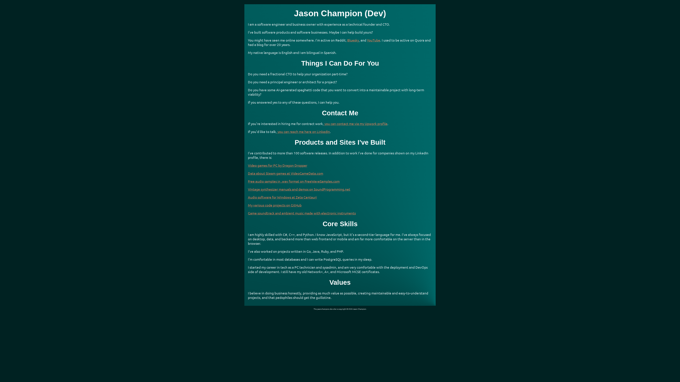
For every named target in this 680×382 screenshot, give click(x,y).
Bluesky (353, 40)
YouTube (373, 40)
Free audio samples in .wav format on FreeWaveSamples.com (294, 181)
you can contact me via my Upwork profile (355, 123)
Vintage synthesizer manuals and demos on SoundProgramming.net (299, 189)
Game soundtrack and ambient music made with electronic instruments (302, 213)
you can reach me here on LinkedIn (303, 131)
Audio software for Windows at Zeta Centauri (282, 197)
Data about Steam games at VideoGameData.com (285, 173)
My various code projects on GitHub (275, 205)
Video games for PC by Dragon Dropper (277, 165)
